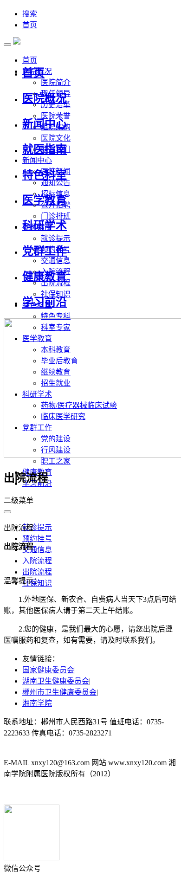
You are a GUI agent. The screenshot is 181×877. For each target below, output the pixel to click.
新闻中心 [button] (37, 160)
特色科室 (44, 175)
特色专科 (56, 316)
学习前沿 (44, 302)
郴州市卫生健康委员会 (59, 692)
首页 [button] (29, 60)
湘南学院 (37, 703)
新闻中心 (44, 124)
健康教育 (44, 277)
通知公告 (56, 183)
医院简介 (56, 82)
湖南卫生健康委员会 (55, 681)
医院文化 (56, 138)
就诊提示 (56, 238)
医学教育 (44, 200)
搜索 (29, 14)
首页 (29, 25)
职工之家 (56, 461)
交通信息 (56, 260)
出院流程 (37, 572)
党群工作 (44, 251)
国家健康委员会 (48, 670)
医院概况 (44, 98)
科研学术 (44, 225)
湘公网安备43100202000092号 (52, 792)
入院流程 (37, 561)
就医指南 (44, 149)
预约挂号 (37, 538)
